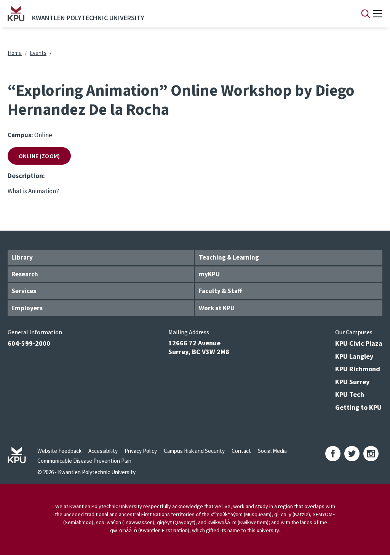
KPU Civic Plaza (358, 343)
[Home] (16, 13)
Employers (27, 308)
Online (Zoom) (39, 156)
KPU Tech (349, 394)
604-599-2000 (29, 343)
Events (38, 52)
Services (23, 291)
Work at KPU (217, 308)
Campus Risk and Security (194, 450)
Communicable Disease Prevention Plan (84, 460)
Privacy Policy (141, 450)
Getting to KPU (358, 407)
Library (22, 257)
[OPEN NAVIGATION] (377, 13)
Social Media (272, 450)
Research (24, 274)
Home (15, 52)
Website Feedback (59, 450)
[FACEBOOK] (332, 453)
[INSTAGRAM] (371, 453)
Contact (241, 450)
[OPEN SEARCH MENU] (365, 13)
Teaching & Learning (229, 257)
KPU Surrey (352, 381)
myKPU (209, 274)
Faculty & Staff (220, 291)
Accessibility (103, 450)
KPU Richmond (357, 368)
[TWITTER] (352, 453)
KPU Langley (354, 356)
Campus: (20, 135)
